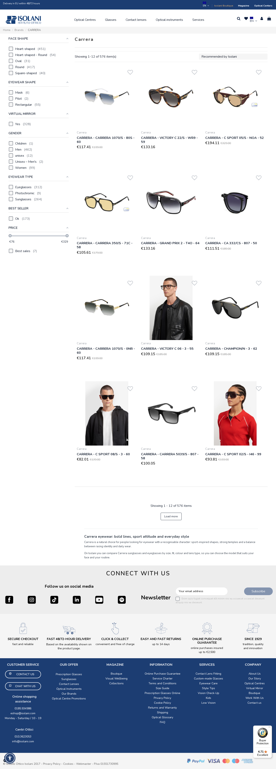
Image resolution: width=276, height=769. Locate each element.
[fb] (9, 600)
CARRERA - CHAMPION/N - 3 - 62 (231, 348)
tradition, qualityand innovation (253, 646)
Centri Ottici (24, 729)
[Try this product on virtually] (130, 77)
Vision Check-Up (208, 693)
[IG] (31, 600)
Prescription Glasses (69, 674)
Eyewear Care (208, 683)
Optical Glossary (162, 717)
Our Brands (69, 694)
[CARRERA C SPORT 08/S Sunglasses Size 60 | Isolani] (107, 413)
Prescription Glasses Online (162, 693)
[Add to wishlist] (130, 71)
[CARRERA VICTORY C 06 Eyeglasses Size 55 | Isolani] (171, 308)
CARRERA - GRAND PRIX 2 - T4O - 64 (170, 243)
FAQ (162, 722)
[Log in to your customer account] (261, 18)
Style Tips (208, 688)
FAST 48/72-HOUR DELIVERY (69, 639)
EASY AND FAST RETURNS (161, 639)
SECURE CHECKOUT (23, 639)
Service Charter (163, 678)
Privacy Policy (162, 698)
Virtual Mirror (254, 688)
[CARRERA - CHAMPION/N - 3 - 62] (235, 308)
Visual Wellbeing (116, 678)
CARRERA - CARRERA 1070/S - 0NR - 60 (106, 350)
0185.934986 (23, 708)
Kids (208, 698)
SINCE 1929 (253, 639)
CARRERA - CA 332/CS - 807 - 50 (231, 243)
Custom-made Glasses (208, 678)
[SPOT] (122, 600)
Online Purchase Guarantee (162, 674)
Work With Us (254, 698)
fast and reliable (23, 644)
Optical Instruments (69, 689)
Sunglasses (68, 679)
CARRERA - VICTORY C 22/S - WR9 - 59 (169, 140)
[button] (85, 19)
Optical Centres (254, 683)
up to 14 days (161, 644)
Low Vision (208, 703)
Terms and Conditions (162, 683)
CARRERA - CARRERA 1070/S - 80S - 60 (106, 140)
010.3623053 (23, 736)
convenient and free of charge (115, 644)
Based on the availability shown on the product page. (69, 646)
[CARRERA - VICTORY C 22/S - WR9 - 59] (171, 97)
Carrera (81, 132)
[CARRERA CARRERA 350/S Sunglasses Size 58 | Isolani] (107, 202)
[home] (23, 20)
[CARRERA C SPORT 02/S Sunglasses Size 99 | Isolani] (235, 413)
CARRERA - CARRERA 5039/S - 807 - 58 (170, 456)
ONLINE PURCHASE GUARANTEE (207, 641)
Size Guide (162, 688)
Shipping (162, 712)
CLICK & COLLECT (115, 639)
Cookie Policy (162, 703)
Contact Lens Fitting (208, 674)
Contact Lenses (69, 684)
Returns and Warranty (162, 708)
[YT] (99, 600)
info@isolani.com (23, 741)
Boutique (116, 674)
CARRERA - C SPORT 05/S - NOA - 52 (234, 138)
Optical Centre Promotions (69, 698)
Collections (116, 683)
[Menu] (269, 728)
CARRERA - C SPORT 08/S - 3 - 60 (103, 454)
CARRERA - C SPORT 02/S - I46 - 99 (233, 454)
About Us (255, 674)
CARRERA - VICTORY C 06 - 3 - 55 (167, 348)
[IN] (77, 600)
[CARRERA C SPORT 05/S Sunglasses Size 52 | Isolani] (235, 97)
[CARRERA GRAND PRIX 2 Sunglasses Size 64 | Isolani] (171, 202)
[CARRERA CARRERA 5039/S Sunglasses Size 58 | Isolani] (171, 413)
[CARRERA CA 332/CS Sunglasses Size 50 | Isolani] (235, 202)
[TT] (54, 600)
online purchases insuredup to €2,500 (207, 650)
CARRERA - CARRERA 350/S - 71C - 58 (105, 245)
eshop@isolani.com (23, 713)
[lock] (23, 628)
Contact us (254, 703)
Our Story (254, 678)
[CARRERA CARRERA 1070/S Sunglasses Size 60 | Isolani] (107, 97)
